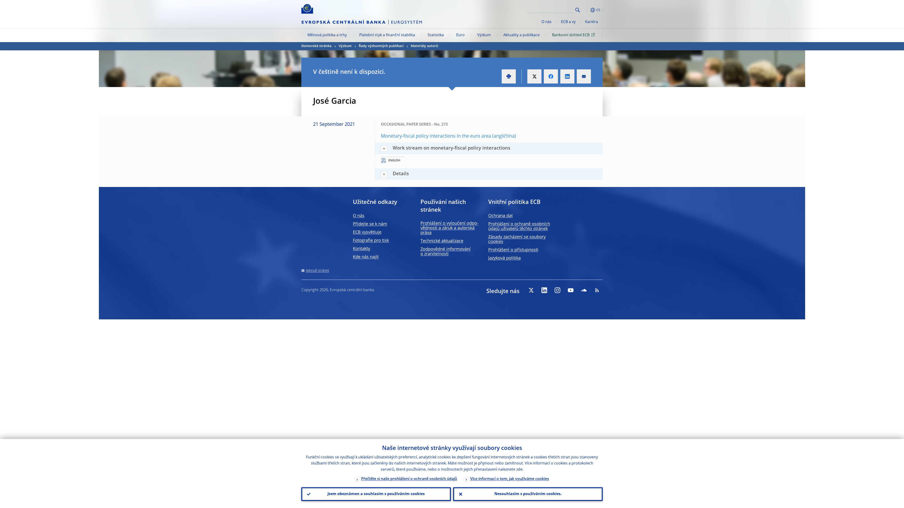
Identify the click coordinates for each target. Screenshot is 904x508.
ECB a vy (568, 22)
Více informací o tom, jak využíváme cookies (509, 479)
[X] (531, 290)
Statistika (436, 35)
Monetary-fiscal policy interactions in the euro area (436, 136)
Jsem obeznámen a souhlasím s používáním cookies (376, 494)
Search (577, 10)
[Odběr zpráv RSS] (597, 290)
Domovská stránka (316, 46)
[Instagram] (557, 290)
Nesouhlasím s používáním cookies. (528, 494)
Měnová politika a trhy (327, 35)
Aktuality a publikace (521, 35)
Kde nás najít (366, 257)
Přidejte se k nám (370, 224)
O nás (546, 22)
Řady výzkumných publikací (381, 46)
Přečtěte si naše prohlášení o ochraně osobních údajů (409, 479)
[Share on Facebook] (551, 76)
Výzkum (484, 35)
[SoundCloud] (583, 290)
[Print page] (509, 76)
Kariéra (591, 22)
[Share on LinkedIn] (567, 76)
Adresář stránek (317, 270)
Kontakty (361, 249)
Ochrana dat (500, 216)
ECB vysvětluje (367, 232)
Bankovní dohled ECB (570, 35)
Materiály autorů (424, 46)
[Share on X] (534, 76)
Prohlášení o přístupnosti (513, 250)
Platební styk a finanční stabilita (387, 35)
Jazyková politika (504, 258)
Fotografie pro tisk (371, 240)
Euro (460, 35)
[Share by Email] (584, 76)
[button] (586, 10)
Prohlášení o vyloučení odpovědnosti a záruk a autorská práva (449, 228)
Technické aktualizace (441, 241)
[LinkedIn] (544, 290)
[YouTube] (570, 290)
